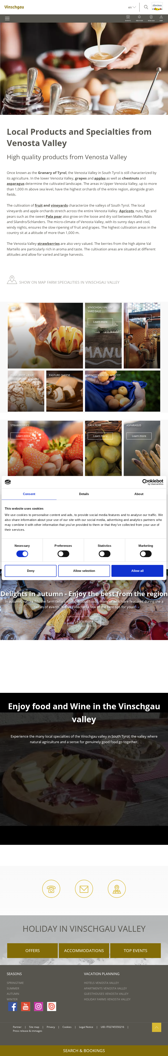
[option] (84, 69)
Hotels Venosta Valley (101, 983)
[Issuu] (51, 1006)
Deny (30, 570)
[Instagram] (38, 1006)
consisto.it (137, 1027)
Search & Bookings (84, 1050)
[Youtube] (25, 1006)
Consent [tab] (29, 494)
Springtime (15, 983)
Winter (12, 999)
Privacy (51, 1027)
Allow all (137, 570)
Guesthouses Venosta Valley (106, 994)
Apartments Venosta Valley (105, 988)
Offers (32, 950)
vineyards (59, 205)
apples (100, 178)
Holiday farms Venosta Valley (107, 999)
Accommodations (84, 950)
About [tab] (138, 494)
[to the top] (156, 1027)
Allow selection (84, 570)
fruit (39, 205)
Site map (34, 1027)
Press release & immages (27, 1031)
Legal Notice (86, 1027)
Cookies (67, 1027)
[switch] (63, 553)
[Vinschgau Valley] (64, 7)
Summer (13, 988)
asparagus (15, 183)
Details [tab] (84, 494)
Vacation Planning (101, 973)
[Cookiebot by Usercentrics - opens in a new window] (145, 482)
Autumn (13, 994)
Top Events (135, 950)
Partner (17, 1027)
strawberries (48, 243)
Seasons (14, 973)
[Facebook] (12, 1006)
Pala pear (54, 216)
